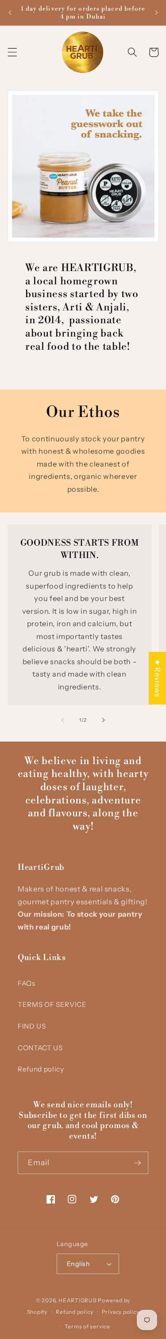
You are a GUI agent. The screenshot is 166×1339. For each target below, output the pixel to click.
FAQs (26, 983)
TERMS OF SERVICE (52, 1004)
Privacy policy (120, 1311)
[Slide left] (62, 720)
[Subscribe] (137, 1163)
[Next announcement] (156, 13)
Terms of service (87, 1326)
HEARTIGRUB (77, 1300)
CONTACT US (40, 1048)
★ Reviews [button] (157, 678)
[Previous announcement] (9, 13)
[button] (12, 52)
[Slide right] (103, 720)
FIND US (32, 1026)
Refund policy (41, 1069)
